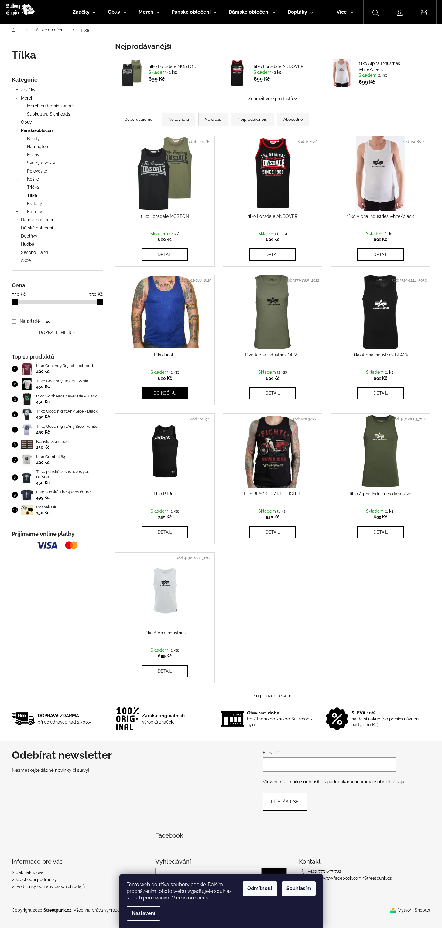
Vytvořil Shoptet (414, 910)
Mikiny (33, 154)
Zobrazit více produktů (270, 98)
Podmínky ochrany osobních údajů (50, 886)
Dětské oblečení (37, 227)
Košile (33, 179)
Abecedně (293, 119)
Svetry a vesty (41, 162)
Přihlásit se (285, 801)
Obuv (26, 122)
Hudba (27, 244)
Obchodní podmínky (36, 879)
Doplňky (29, 236)
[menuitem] (84, 12)
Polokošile (37, 171)
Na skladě (35, 321)
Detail (165, 254)
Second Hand (34, 252)
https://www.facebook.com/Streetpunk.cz (350, 878)
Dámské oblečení (38, 219)
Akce (26, 260)
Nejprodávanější (253, 119)
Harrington (37, 146)
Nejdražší (213, 119)
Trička (33, 187)
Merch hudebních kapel (50, 105)
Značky (28, 89)
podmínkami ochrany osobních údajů (365, 782)
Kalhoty (34, 211)
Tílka (32, 195)
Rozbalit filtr (55, 332)
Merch (27, 98)
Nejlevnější (178, 119)
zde (209, 898)
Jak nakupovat (30, 872)
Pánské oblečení (37, 130)
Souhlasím (298, 888)
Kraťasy (34, 203)
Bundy (33, 138)
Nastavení (143, 913)
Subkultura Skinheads (48, 114)
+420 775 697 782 (324, 871)
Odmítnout (259, 888)
